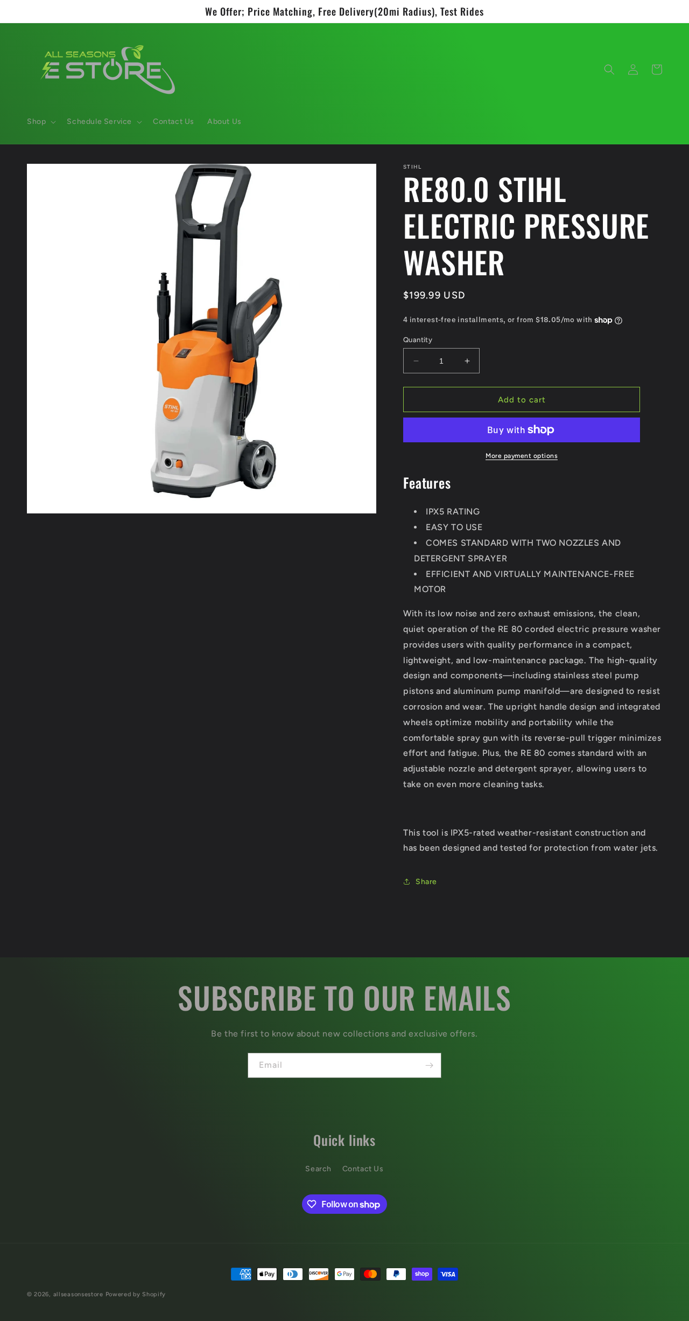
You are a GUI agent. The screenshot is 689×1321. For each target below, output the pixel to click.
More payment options (522, 456)
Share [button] (426, 881)
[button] (40, 121)
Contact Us (363, 1168)
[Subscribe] (429, 1065)
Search (318, 1168)
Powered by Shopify (136, 1294)
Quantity (417, 340)
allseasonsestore (78, 1294)
